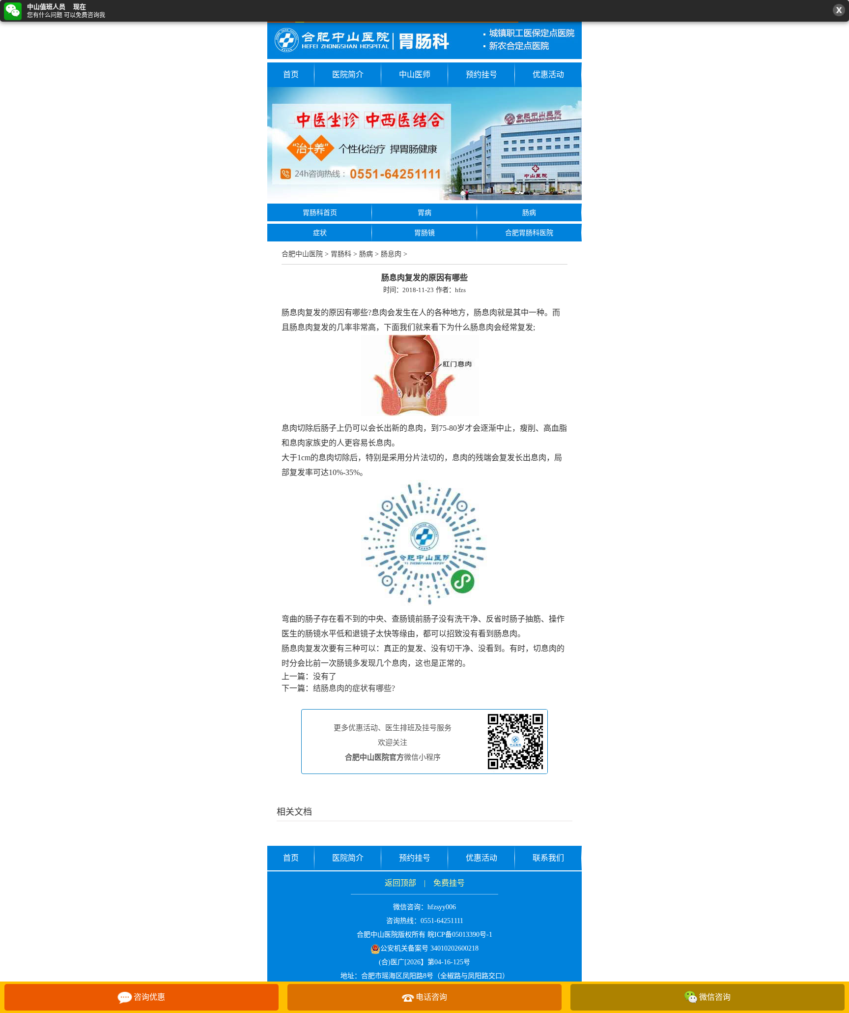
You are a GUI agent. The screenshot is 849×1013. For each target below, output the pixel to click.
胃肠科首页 (320, 212)
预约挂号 (481, 74)
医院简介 (348, 74)
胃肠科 (341, 254)
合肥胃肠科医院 (529, 233)
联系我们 (548, 858)
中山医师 (414, 74)
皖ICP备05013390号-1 (459, 934)
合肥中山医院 (302, 254)
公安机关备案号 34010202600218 (429, 948)
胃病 (424, 212)
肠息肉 (391, 254)
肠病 (529, 212)
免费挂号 (449, 883)
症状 (320, 233)
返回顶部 (400, 883)
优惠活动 (548, 74)
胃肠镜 (424, 233)
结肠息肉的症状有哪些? (354, 688)
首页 (291, 74)
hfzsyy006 (441, 907)
